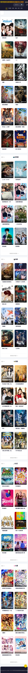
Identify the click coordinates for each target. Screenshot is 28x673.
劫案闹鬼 (18, 304)
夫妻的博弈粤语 (5, 224)
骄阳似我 (4, 37)
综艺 (19, 8)
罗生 (3, 428)
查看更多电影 (14, 355)
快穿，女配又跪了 (20, 406)
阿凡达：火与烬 (5, 126)
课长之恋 (4, 304)
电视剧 (9, 8)
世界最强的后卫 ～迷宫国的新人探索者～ (11, 610)
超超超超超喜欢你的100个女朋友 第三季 (11, 655)
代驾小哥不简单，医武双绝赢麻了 (9, 450)
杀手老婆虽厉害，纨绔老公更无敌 (9, 406)
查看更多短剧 (14, 457)
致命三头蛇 (4, 348)
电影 (13, 8)
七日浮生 (18, 348)
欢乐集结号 (18, 486)
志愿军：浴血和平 (6, 60)
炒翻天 (3, 632)
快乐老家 (4, 552)
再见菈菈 (18, 655)
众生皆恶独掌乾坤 (20, 384)
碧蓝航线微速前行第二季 (21, 588)
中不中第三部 (19, 450)
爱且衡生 (18, 246)
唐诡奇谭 (4, 149)
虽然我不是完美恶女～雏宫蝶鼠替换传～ (11, 588)
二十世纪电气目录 (20, 610)
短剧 (16, 8)
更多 (3, 157)
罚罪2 (17, 104)
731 (16, 60)
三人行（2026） (6, 179)
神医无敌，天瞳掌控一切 (21, 428)
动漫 (21, 8)
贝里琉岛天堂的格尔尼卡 (7, 281)
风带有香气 (18, 179)
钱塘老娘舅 (4, 530)
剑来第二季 (18, 82)
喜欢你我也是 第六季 (20, 552)
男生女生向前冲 (5, 486)
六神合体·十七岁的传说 (21, 281)
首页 (6, 8)
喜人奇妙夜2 (18, 149)
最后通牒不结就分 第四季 (21, 508)
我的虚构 (4, 246)
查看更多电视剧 (14, 253)
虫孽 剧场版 (18, 326)
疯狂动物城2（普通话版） (21, 126)
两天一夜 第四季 (19, 530)
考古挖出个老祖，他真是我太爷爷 (9, 384)
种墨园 (3, 326)
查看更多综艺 (14, 560)
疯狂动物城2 (5, 104)
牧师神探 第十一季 (6, 201)
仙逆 (17, 37)
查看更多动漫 (14, 662)
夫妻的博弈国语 (19, 201)
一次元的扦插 (19, 224)
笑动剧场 (4, 508)
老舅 (3, 82)
